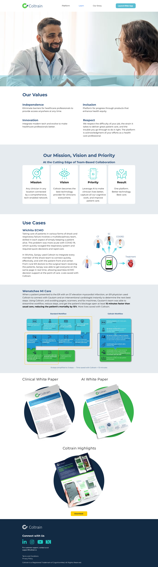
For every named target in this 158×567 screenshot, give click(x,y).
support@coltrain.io (29, 550)
